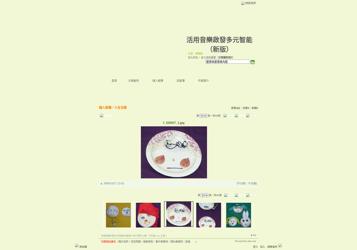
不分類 (241, 183)
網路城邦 (250, 3)
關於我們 (123, 241)
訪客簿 (181, 80)
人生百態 (120, 107)
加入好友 (193, 57)
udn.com (252, 241)
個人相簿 (157, 80)
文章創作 (133, 80)
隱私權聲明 (176, 241)
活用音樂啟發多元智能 (219, 40)
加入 (262, 246)
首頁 (114, 80)
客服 (187, 241)
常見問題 (136, 241)
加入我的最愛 (208, 57)
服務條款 (148, 241)
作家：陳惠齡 (195, 53)
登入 (255, 246)
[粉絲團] (77, 245)
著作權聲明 (162, 241)
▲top (253, 234)
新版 (219, 49)
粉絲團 (83, 246)
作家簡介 (203, 80)
